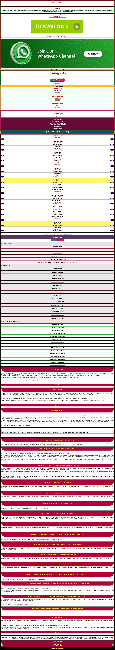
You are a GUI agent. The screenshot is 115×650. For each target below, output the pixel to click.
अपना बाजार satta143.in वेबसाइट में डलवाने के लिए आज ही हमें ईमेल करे (57, 113)
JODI (2, 139)
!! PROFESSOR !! (57, 126)
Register (61, 80)
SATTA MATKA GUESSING (57, 123)
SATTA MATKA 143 (57, 121)
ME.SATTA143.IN (57, 120)
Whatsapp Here (57, 83)
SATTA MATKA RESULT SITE (57, 125)
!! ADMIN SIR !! (57, 128)
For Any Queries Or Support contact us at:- (57, 234)
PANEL (112, 139)
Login (53, 80)
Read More (57, 384)
